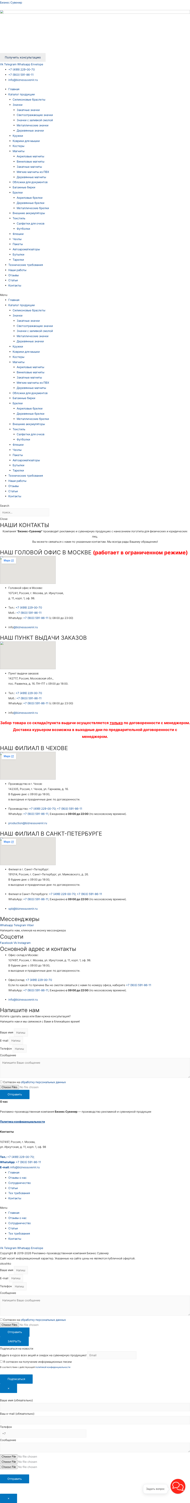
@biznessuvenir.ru (25, 627)
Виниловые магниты (30, 161)
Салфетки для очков (30, 223)
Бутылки (18, 254)
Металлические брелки (33, 208)
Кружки (18, 135)
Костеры (18, 146)
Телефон (6, 1048)
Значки (17, 104)
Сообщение (8, 1055)
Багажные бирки (24, 187)
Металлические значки (32, 125)
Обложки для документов (30, 182)
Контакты (14, 285)
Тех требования (19, 1193)
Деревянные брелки (30, 203)
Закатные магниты (29, 166)
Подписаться (16, 1379)
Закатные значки (28, 110)
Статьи (13, 280)
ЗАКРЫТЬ (14, 1341)
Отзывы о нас (17, 1177)
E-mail (4, 1040)
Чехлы (17, 239)
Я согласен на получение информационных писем (37, 1361)
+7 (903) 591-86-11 (21, 74)
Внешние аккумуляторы (29, 213)
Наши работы (17, 270)
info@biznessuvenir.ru (23, 80)
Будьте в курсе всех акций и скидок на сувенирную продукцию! (43, 1355)
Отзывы (13, 275)
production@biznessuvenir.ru (27, 823)
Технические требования (25, 265)
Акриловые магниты (30, 156)
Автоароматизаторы (26, 249)
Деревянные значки (30, 130)
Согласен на (34, 1082)
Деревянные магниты (31, 177)
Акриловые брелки (29, 197)
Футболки (23, 228)
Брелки (18, 192)
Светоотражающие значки (35, 115)
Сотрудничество (19, 1183)
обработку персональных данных (43, 1082)
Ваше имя (7, 1032)
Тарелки (18, 259)
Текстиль (19, 218)
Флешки (18, 234)
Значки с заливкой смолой (35, 120)
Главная (13, 89)
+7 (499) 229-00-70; (17, 1157)
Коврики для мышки (26, 141)
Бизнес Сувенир (11, 2)
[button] (95, 295)
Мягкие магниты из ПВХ (33, 172)
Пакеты (18, 244)
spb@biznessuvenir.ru (23, 908)
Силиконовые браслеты (29, 99)
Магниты (18, 151)
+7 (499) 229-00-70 (21, 69)
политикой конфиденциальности (52, 1367)
